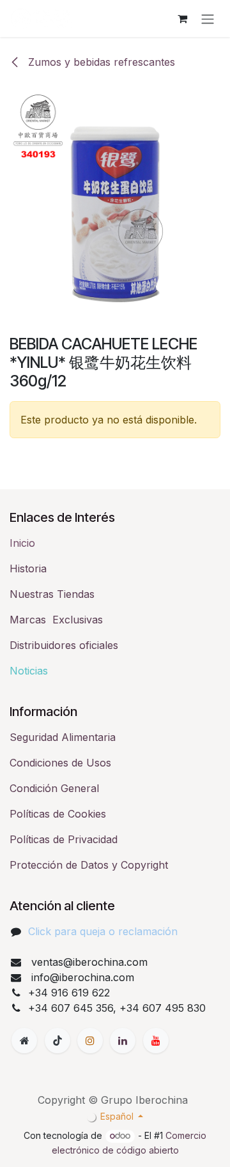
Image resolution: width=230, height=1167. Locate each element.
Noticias (29, 670)
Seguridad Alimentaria (63, 737)
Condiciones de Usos (60, 762)
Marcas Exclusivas (56, 619)
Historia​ (28, 568)
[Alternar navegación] (207, 18)
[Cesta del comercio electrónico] (182, 18)
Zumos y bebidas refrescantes (100, 62)
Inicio (22, 543)
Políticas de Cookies (58, 813)
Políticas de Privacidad (64, 839)
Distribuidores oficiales (64, 645)
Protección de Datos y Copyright (89, 864)
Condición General (54, 788)
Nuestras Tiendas (52, 594)
